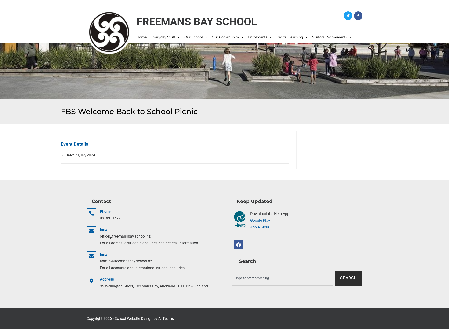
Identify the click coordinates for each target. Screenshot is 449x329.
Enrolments (257, 37)
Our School (193, 37)
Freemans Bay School (197, 21)
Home (142, 37)
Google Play (260, 220)
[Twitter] (348, 15)
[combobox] (282, 278)
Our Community (225, 37)
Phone (105, 211)
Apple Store (259, 227)
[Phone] (91, 213)
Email (104, 229)
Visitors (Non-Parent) (329, 37)
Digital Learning (289, 37)
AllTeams (166, 318)
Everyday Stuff (163, 37)
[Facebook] (358, 15)
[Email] (91, 231)
